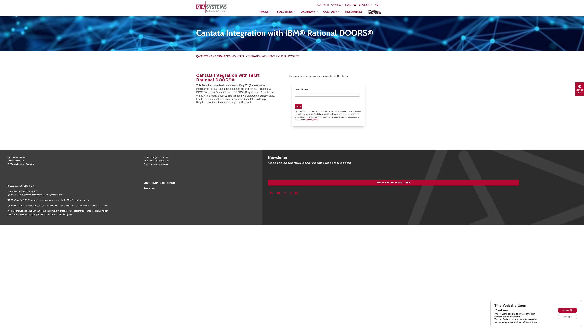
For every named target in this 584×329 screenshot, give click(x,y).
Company (330, 11)
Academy (308, 11)
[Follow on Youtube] (278, 193)
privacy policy (312, 120)
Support (323, 5)
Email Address (302, 89)
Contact (337, 5)
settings (532, 322)
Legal (146, 183)
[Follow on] (296, 193)
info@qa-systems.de (159, 164)
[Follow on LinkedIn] (271, 193)
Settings (567, 316)
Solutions (285, 11)
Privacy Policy (158, 183)
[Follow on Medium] (291, 193)
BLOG (348, 5)
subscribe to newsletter (393, 182)
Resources (354, 11)
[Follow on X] (285, 193)
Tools (264, 11)
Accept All (567, 310)
